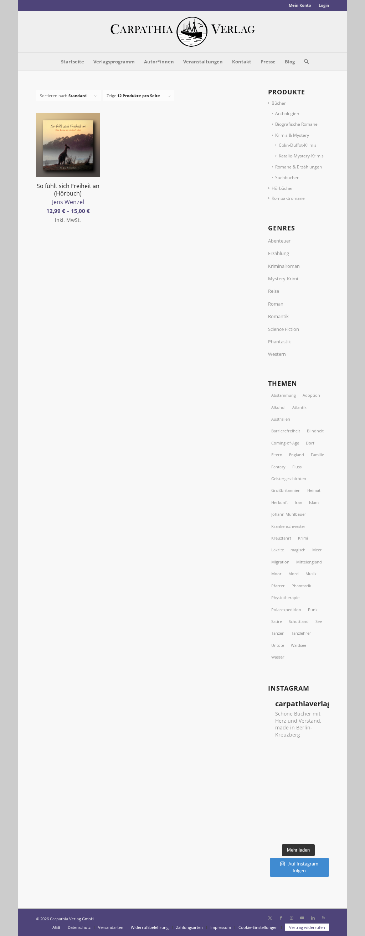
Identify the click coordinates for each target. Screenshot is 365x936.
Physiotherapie (285, 597)
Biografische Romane (296, 124)
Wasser (277, 657)
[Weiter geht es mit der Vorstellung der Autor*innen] (298, 792)
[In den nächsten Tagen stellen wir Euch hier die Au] (298, 833)
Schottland (299, 621)
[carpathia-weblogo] (182, 31)
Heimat (313, 490)
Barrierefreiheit (285, 430)
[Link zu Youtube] (302, 917)
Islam (314, 502)
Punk (313, 609)
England (296, 454)
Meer (317, 549)
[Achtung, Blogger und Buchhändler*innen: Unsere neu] (298, 820)
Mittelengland (309, 562)
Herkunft (279, 502)
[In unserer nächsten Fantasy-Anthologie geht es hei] (298, 751)
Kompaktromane (288, 198)
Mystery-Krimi (283, 278)
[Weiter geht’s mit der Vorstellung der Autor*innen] (298, 806)
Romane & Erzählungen (298, 167)
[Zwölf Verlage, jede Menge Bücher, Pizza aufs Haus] (320, 765)
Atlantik (299, 407)
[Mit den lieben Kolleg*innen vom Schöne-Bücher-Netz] (320, 792)
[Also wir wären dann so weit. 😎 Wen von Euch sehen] (277, 765)
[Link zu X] (270, 917)
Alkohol (278, 407)
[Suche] (304, 62)
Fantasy (278, 466)
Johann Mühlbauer (288, 514)
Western (277, 354)
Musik (311, 573)
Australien (280, 419)
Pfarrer (278, 585)
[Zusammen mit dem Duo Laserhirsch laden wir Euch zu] (277, 751)
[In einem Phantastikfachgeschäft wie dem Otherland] (298, 779)
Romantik (278, 316)
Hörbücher (282, 188)
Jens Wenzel (68, 202)
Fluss (297, 466)
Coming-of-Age (285, 443)
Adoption (311, 395)
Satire (276, 621)
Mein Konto (300, 5)
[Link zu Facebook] (281, 917)
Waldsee (298, 645)
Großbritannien (285, 490)
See (318, 621)
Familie (317, 454)
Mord (293, 573)
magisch (298, 549)
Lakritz (277, 549)
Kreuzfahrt (281, 538)
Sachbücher (287, 178)
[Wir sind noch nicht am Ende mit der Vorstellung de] (277, 792)
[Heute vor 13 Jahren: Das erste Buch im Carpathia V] (320, 806)
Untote (277, 645)
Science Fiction (283, 329)
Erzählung (278, 253)
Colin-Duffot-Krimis (298, 145)
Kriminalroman (284, 266)
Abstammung (283, 395)
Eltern (276, 454)
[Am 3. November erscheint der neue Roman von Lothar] (298, 765)
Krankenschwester (288, 526)
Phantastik (279, 341)
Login (324, 5)
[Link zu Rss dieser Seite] (323, 917)
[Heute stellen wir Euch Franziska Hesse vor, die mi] (320, 779)
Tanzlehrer (301, 633)
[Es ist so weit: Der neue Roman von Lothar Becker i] (320, 751)
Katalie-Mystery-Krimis (301, 156)
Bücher (279, 103)
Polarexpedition (286, 609)
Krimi (303, 538)
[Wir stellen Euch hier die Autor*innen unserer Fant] (277, 820)
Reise (273, 291)
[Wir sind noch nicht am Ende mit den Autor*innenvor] (277, 806)
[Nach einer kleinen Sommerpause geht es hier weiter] (277, 779)
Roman (275, 304)
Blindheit (315, 430)
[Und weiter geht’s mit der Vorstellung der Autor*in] (320, 820)
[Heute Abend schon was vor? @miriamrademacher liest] (277, 833)
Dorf (310, 443)
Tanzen (277, 633)
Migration (280, 562)
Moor (276, 573)
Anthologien (287, 113)
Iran (298, 502)
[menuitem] (300, 5)
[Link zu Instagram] (291, 917)
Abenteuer (279, 241)
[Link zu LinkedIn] (313, 917)
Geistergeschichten (288, 478)
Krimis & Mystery (292, 135)
